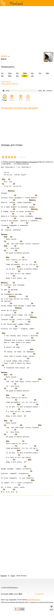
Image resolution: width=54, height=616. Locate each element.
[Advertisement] (27, 30)
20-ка (20, 100)
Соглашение (39, 594)
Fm (40, 73)
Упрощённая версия (9, 84)
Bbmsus (11, 191)
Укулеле (11, 100)
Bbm (3, 179)
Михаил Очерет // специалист (27, 162)
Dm (17, 73)
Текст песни (6, 82)
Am (17, 76)
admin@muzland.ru (34, 600)
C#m (9, 73)
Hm (32, 76)
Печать (28, 100)
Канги (4, 56)
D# (14, 184)
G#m (9, 76)
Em (32, 73)
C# (9, 179)
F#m (47, 73)
